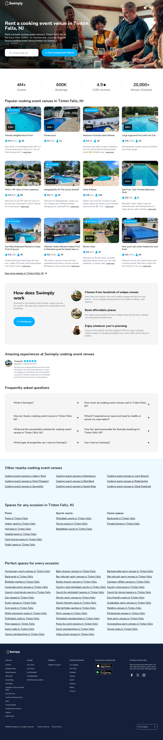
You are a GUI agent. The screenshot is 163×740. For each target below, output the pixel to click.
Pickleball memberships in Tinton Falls (77, 618)
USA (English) (143, 727)
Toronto (72, 691)
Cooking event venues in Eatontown (76, 476)
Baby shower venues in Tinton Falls (76, 571)
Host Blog (9, 684)
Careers (8, 665)
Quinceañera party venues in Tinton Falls (130, 623)
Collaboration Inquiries (13, 709)
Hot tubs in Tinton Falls (18, 529)
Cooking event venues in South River (76, 486)
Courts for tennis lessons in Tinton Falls (129, 592)
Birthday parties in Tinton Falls (22, 581)
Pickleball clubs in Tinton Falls (22, 618)
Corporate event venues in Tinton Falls (26, 587)
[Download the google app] (103, 672)
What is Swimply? (23, 402)
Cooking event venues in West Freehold (129, 486)
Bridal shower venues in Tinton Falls (76, 581)
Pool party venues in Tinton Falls (125, 618)
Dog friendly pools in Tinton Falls (125, 597)
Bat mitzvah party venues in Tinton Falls (129, 576)
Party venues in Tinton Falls (71, 613)
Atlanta (72, 676)
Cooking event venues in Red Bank (75, 481)
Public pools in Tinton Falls (20, 544)
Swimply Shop (11, 669)
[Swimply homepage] (81, 3)
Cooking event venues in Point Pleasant (27, 481)
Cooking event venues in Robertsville (127, 481)
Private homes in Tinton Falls (123, 523)
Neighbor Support (54, 665)
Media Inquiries (11, 672)
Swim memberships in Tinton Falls (75, 629)
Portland (73, 672)
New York (73, 669)
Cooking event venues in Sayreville (24, 486)
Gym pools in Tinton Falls (19, 608)
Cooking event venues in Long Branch (128, 476)
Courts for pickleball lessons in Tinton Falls (80, 592)
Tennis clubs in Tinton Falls (122, 629)
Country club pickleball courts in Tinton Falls (81, 587)
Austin (72, 680)
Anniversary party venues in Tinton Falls (27, 571)
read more (27, 152)
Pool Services (10, 694)
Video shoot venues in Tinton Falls (75, 634)
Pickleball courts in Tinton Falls (73, 518)
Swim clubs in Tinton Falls (19, 629)
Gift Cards (9, 676)
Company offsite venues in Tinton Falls (128, 581)
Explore (8, 712)
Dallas (72, 687)
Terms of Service (43, 727)
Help (7, 701)
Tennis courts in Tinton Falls (71, 523)
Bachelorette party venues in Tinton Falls (130, 571)
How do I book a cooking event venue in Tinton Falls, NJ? (43, 417)
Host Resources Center (35, 680)
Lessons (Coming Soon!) (14, 697)
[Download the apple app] (103, 666)
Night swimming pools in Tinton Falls (26, 613)
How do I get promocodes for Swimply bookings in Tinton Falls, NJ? (112, 431)
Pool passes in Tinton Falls (20, 623)
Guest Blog (9, 680)
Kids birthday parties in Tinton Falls (76, 608)
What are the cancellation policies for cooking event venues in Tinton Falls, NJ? (42, 431)
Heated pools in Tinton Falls (20, 534)
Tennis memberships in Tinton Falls (24, 634)
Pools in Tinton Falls (16, 518)
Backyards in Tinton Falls (121, 518)
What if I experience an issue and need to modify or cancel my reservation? (112, 417)
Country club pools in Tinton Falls (125, 587)
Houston (73, 684)
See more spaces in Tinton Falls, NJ (24, 273)
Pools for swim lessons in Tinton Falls (77, 623)
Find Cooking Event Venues (60, 52)
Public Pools (10, 716)
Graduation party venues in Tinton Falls (129, 602)
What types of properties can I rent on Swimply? (40, 442)
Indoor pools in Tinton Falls (20, 523)
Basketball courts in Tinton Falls (74, 529)
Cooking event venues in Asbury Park (25, 476)
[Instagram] (144, 675)
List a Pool (30, 665)
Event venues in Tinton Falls (20, 602)
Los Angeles (74, 665)
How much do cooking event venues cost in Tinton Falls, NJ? (115, 404)
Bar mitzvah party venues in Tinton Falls (78, 576)
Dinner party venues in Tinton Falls (75, 597)
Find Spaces (25, 321)
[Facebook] (132, 675)
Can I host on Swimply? (97, 442)
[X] (138, 675)
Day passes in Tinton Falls (19, 597)
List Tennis (30, 669)
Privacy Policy (57, 727)
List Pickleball (32, 672)
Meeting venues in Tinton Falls (124, 608)
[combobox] (21, 52)
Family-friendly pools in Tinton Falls (76, 602)
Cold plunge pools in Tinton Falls (23, 539)
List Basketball (32, 676)
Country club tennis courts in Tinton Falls (28, 592)
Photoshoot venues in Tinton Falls (126, 613)
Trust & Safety (11, 705)
